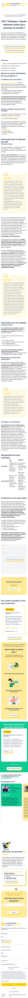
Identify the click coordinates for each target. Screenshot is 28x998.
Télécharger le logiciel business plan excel (13, 46)
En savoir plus (14, 715)
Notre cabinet (4, 933)
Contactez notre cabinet (7, 964)
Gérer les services (5, 981)
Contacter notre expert (10, 881)
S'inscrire (14, 912)
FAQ (2, 936)
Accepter (14, 984)
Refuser (14, 988)
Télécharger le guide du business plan (14, 50)
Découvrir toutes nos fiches (14, 768)
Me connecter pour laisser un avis (14, 559)
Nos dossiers (4, 956)
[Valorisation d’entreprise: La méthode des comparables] (14, 745)
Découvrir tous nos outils (14, 637)
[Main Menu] (3, 4)
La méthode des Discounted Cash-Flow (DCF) (14, 117)
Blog (2, 953)
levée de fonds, (6, 129)
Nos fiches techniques (8, 14)
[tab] (12, 764)
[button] (26, 968)
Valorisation (16, 14)
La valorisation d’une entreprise (9, 82)
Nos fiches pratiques (6, 946)
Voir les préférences (14, 991)
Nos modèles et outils (6, 950)
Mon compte (6, 940)
